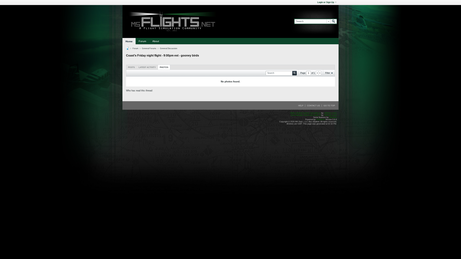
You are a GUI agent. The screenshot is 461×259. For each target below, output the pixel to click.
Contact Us (313, 105)
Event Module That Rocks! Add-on (306, 115)
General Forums (149, 48)
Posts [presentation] (131, 67)
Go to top (329, 105)
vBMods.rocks (330, 113)
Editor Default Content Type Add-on (305, 113)
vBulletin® (320, 119)
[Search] (333, 21)
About (155, 41)
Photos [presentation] (164, 67)
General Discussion (168, 48)
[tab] (131, 67)
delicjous (333, 117)
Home (129, 41)
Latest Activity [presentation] (147, 67)
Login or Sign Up (325, 2)
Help (300, 105)
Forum (142, 41)
